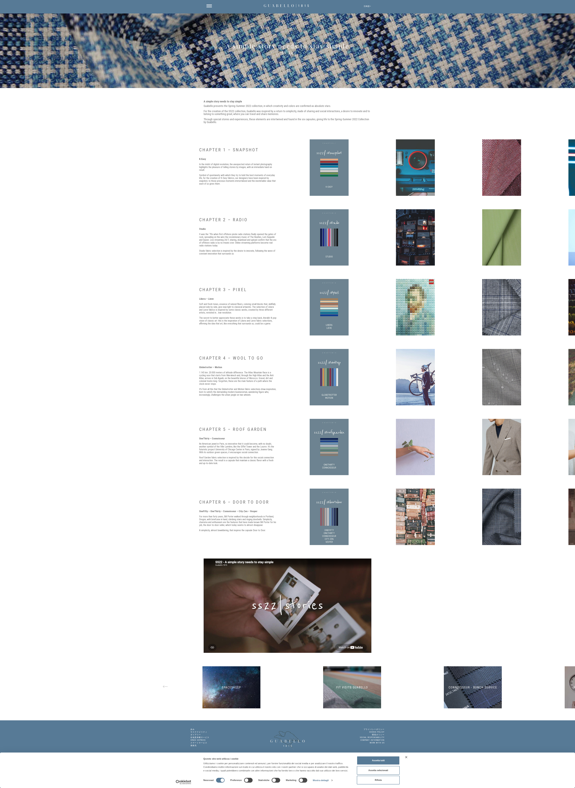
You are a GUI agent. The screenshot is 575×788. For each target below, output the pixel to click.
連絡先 (193, 745)
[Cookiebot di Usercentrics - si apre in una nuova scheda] (183, 782)
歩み (192, 729)
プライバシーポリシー (374, 729)
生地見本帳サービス (199, 737)
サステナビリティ (198, 732)
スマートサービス (198, 743)
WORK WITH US (377, 743)
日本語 (367, 6)
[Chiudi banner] (406, 757)
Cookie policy (377, 732)
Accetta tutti (378, 760)
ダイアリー (195, 735)
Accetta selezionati (378, 770)
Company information (372, 740)
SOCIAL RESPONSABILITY (372, 737)
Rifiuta (378, 780)
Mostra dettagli (321, 780)
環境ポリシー (378, 735)
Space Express (198, 740)
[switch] (248, 780)
